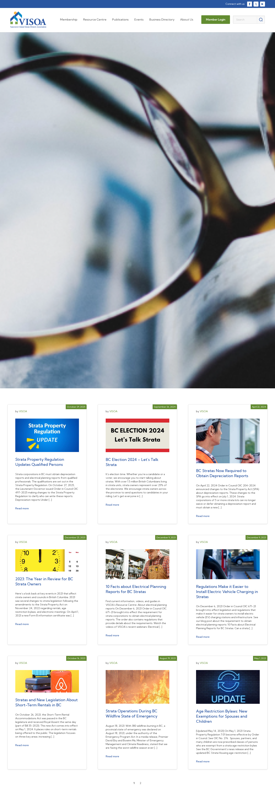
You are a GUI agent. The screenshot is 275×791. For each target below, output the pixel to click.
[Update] (228, 688)
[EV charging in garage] (228, 565)
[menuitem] (68, 19)
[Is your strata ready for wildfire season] (137, 688)
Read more (22, 508)
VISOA (23, 411)
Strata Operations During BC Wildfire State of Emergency (131, 713)
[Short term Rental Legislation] (47, 683)
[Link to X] (256, 4)
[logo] (28, 19)
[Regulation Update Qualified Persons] (47, 437)
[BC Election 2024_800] (137, 437)
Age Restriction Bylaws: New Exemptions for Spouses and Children (221, 716)
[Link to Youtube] (262, 4)
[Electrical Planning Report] (137, 565)
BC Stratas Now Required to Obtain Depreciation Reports (222, 473)
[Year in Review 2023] (47, 562)
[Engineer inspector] (228, 443)
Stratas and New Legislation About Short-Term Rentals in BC (46, 702)
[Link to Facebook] (249, 4)
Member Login (215, 19)
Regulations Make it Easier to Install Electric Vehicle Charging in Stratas (227, 591)
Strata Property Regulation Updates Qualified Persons (39, 462)
